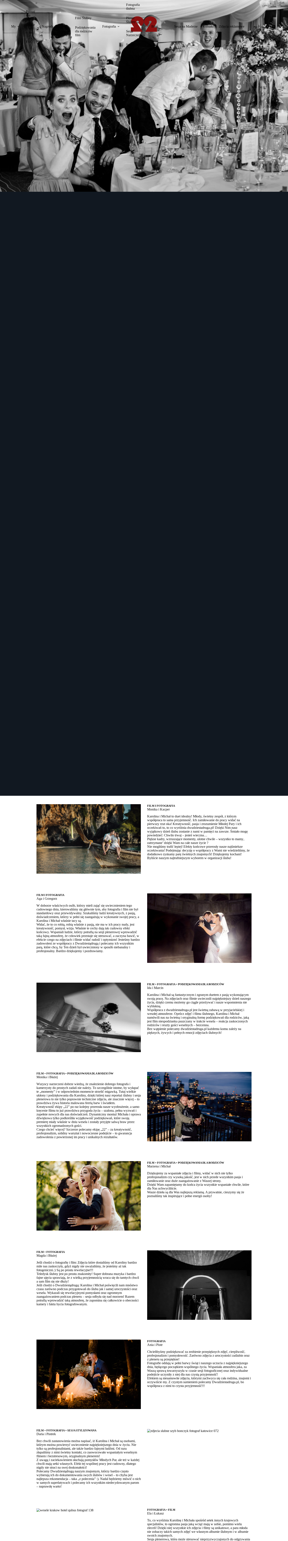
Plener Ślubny (131, 20)
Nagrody (48, 26)
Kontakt (208, 26)
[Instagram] (273, 26)
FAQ (29, 42)
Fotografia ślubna (133, 6)
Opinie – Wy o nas (30, 28)
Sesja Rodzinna (132, 46)
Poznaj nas (30, 13)
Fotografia (109, 26)
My (13, 26)
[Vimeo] (280, 26)
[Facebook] (267, 26)
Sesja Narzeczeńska (135, 33)
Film (62, 26)
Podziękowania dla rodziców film (85, 31)
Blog (154, 26)
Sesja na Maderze (186, 26)
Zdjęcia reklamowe (231, 26)
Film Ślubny (83, 18)
